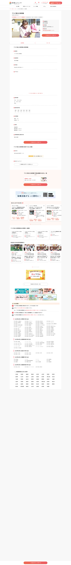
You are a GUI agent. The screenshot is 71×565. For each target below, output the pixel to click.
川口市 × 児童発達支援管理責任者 (29, 360)
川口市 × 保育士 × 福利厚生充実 (28, 323)
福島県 (27, 374)
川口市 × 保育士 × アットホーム (28, 332)
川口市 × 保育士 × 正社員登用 (17, 331)
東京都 (43, 376)
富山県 (27, 376)
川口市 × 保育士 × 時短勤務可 (17, 322)
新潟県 (53, 374)
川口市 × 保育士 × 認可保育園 (50, 341)
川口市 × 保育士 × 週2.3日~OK (50, 332)
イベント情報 (35, 6)
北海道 (16, 374)
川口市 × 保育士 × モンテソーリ (28, 321)
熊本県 (16, 386)
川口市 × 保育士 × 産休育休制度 (39, 327)
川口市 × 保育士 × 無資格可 (28, 327)
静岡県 (43, 379)
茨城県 (22, 379)
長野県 (16, 376)
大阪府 (16, 381)
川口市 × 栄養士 (48, 360)
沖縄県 (48, 386)
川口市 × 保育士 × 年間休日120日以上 (51, 326)
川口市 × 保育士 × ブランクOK (17, 326)
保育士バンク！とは (26, 6)
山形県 (43, 374)
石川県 (22, 376)
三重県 (53, 379)
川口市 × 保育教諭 (16, 360)
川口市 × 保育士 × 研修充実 (39, 331)
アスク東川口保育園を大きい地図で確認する (36, 93)
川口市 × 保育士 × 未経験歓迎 (50, 327)
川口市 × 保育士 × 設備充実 (17, 332)
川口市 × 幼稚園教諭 (48, 359)
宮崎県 (37, 386)
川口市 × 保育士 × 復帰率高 (39, 332)
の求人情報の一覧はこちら (33, 310)
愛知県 (37, 379)
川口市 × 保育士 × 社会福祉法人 (17, 321)
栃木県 (27, 379)
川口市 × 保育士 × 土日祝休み (28, 322)
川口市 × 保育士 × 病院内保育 (28, 346)
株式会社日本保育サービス (48, 30)
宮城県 (22, 374)
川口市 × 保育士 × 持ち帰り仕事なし (29, 336)
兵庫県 (22, 381)
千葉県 (16, 379)
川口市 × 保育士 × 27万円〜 (17, 354)
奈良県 (37, 381)
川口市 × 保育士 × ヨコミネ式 (50, 321)
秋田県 (48, 374)
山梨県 (32, 376)
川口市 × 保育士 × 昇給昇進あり (28, 331)
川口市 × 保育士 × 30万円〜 (28, 354)
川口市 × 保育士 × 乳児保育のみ (39, 322)
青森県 (32, 374)
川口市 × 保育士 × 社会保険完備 (39, 323)
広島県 (48, 381)
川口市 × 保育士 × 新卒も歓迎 (39, 321)
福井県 (37, 376)
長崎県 (27, 386)
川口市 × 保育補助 (16, 359)
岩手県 (37, 374)
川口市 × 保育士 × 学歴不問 (17, 336)
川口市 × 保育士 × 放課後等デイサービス (30, 345)
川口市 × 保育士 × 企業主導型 (50, 346)
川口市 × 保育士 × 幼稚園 (17, 341)
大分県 (32, 386)
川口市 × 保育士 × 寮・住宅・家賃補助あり (51, 323)
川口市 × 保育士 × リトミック (17, 323)
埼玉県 (53, 376)
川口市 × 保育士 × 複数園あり (50, 331)
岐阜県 (48, 379)
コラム (44, 6)
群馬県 (32, 379)
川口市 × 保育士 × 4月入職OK (39, 326)
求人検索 (17, 6)
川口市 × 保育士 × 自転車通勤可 (39, 336)
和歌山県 (43, 381)
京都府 (27, 381)
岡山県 (53, 381)
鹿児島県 (22, 386)
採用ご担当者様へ (53, 6)
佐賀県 (43, 386)
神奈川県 (48, 376)
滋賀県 (32, 381)
